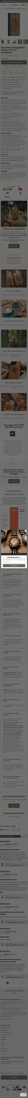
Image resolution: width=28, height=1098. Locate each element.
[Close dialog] (25, 531)
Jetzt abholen (14, 565)
